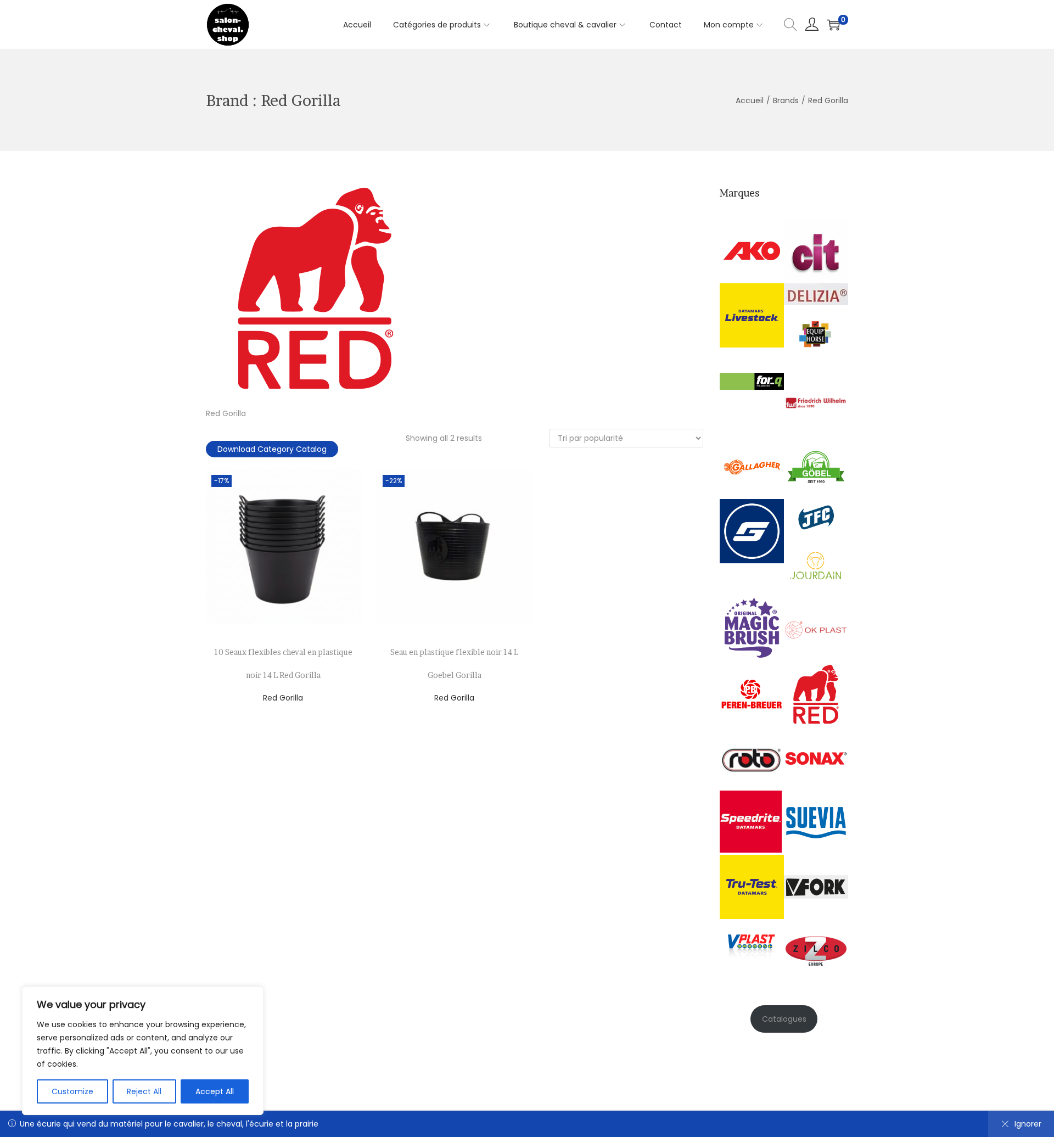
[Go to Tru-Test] (752, 886)
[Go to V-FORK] (816, 886)
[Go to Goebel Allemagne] (816, 466)
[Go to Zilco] (816, 950)
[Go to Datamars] (752, 314)
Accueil (750, 100)
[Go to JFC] (816, 515)
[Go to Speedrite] (751, 820)
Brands (786, 100)
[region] (143, 1051)
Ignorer (1027, 1123)
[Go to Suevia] (816, 821)
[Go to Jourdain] (816, 564)
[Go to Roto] (752, 757)
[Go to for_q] (752, 380)
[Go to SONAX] (816, 757)
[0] (833, 24)
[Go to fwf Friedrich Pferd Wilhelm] (816, 402)
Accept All (214, 1091)
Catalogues (784, 1018)
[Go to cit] (816, 250)
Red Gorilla (283, 697)
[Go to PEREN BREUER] (752, 693)
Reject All (144, 1091)
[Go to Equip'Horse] (816, 337)
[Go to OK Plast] (816, 629)
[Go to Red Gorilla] (816, 693)
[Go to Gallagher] (752, 466)
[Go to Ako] (752, 250)
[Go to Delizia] (816, 293)
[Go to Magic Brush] (752, 626)
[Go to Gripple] (752, 530)
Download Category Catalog (272, 449)
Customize (72, 1091)
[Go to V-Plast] (752, 942)
